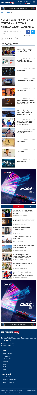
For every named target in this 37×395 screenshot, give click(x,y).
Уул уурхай (5, 350)
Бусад (4, 355)
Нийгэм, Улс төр (7, 344)
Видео (8, 12)
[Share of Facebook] (28, 31)
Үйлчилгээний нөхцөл (8, 371)
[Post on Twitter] (33, 31)
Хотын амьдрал (7, 347)
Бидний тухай (6, 365)
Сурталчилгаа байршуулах (9, 368)
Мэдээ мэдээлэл (7, 342)
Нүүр (2, 12)
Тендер (4, 352)
